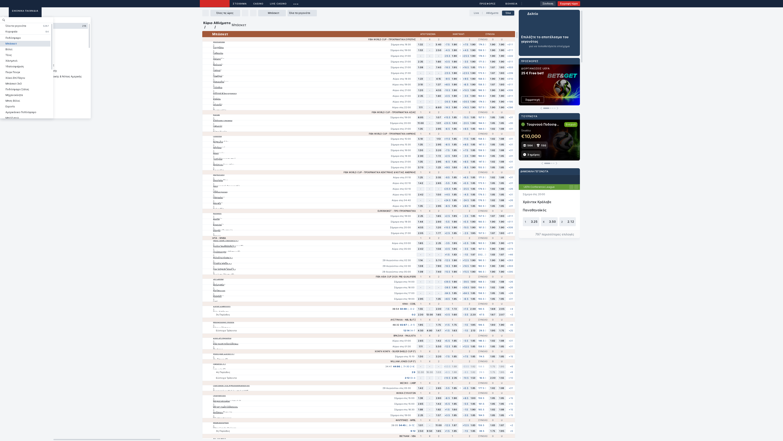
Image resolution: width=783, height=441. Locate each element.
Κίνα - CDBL (409, 304)
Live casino (278, 3)
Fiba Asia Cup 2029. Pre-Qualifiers (396, 276)
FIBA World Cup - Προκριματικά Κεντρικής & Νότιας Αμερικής (380, 172)
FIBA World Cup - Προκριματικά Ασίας (394, 112)
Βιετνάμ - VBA (407, 436)
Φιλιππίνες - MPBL (406, 420)
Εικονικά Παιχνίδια (25, 10)
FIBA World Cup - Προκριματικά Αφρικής (392, 134)
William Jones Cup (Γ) (403, 361)
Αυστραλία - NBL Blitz (403, 319)
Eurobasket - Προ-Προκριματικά (397, 211)
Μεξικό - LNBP (408, 383)
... (296, 3)
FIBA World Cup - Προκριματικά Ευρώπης (392, 39)
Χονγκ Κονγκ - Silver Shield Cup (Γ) (395, 351)
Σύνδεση (548, 3)
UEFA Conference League (539, 186)
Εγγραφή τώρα (569, 3)
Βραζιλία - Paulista (405, 335)
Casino (258, 3)
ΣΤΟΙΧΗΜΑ (240, 3)
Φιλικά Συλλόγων (406, 393)
